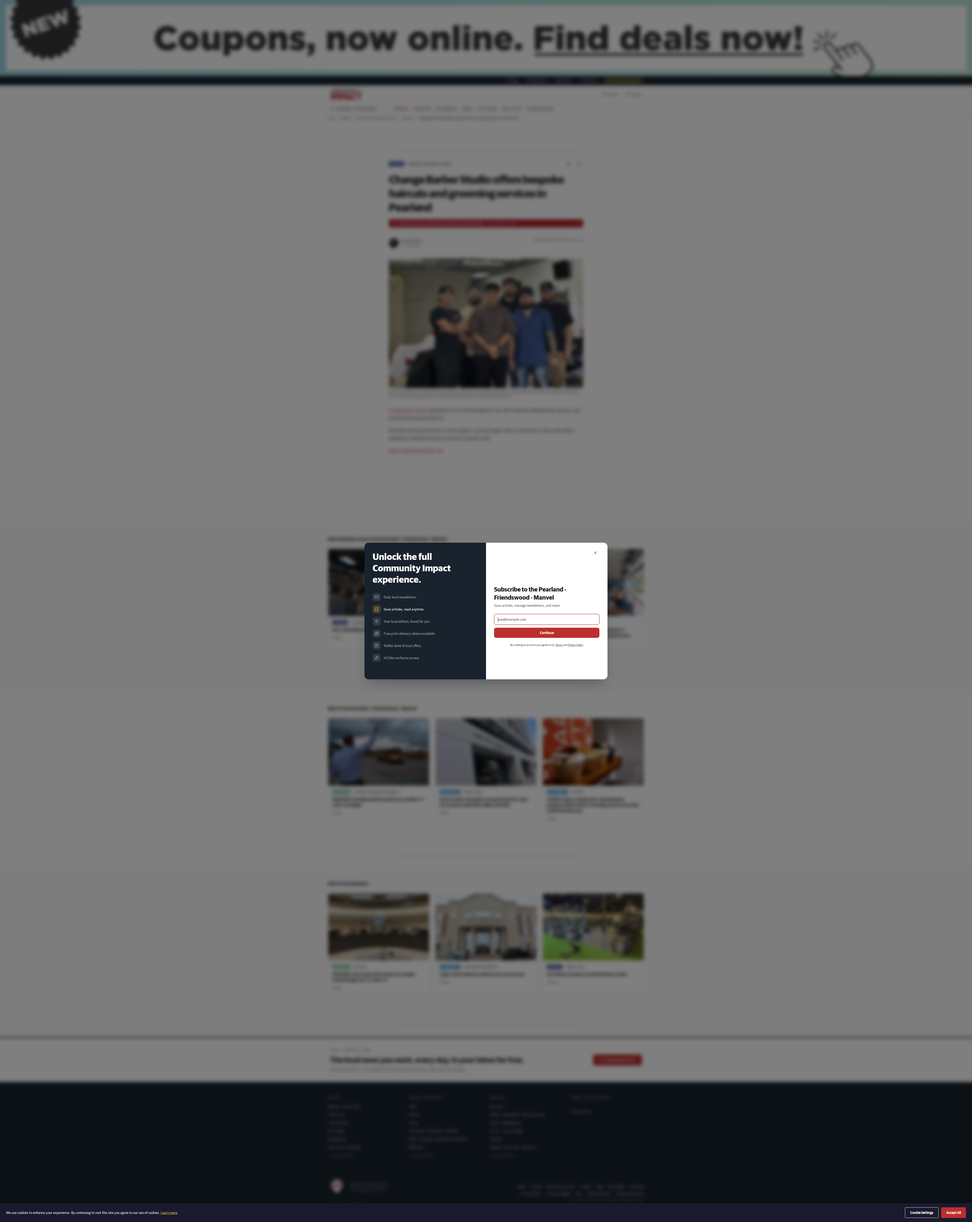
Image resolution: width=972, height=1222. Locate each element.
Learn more (169, 1213)
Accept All (953, 1213)
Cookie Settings (921, 1213)
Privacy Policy (575, 644)
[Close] (595, 553)
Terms (559, 644)
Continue (547, 633)
